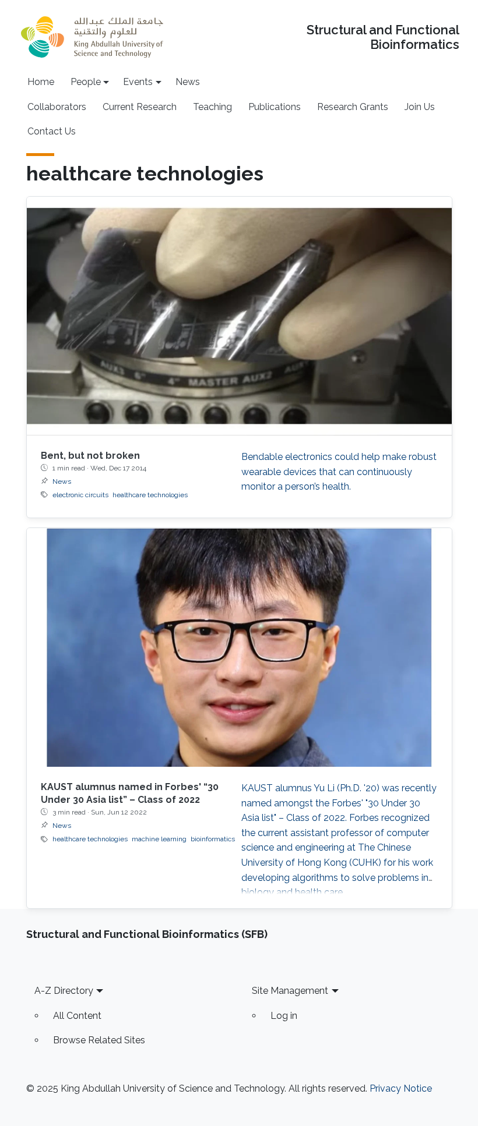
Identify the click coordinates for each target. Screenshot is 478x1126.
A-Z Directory (63, 990)
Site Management (290, 990)
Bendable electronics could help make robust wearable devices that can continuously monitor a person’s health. (339, 471)
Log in (283, 1015)
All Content (77, 1015)
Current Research (140, 106)
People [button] (86, 81)
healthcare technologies (150, 495)
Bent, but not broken (90, 455)
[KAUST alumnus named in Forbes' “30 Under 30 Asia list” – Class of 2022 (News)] (239, 647)
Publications (274, 106)
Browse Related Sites (99, 1040)
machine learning (159, 839)
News (187, 81)
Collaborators (56, 106)
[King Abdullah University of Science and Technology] (92, 37)
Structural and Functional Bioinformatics (383, 37)
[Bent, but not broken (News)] (239, 316)
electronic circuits (80, 495)
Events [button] (138, 81)
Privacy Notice (401, 1088)
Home (40, 81)
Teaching (212, 106)
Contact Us (51, 131)
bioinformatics (213, 839)
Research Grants (352, 106)
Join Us (420, 106)
